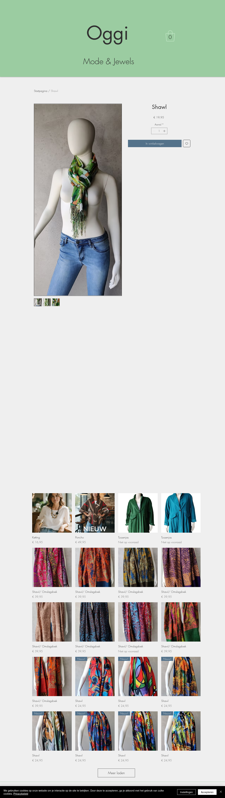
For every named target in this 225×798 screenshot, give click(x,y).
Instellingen (186, 792)
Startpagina (40, 91)
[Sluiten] (221, 792)
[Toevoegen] (186, 143)
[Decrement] (154, 131)
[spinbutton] (159, 131)
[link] (170, 35)
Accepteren (207, 792)
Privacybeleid (20, 793)
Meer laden (116, 772)
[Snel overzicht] (52, 513)
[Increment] (164, 131)
